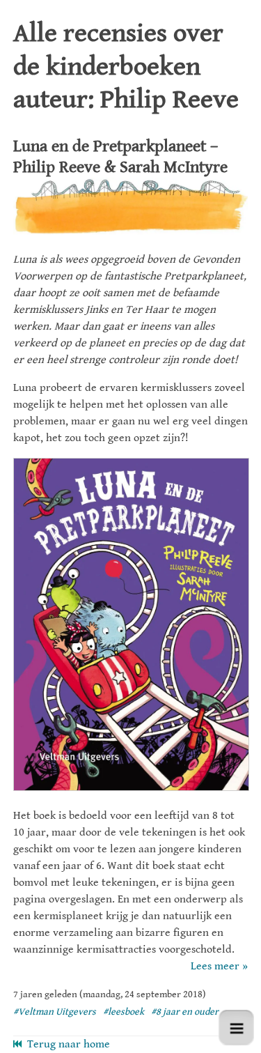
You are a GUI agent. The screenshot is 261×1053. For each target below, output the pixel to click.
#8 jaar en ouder (185, 1011)
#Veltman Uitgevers (54, 1011)
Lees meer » (219, 966)
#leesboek (123, 1011)
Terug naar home (66, 1044)
